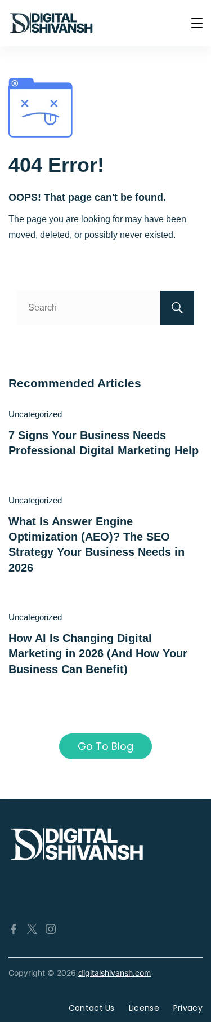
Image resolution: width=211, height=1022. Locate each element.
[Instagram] (51, 929)
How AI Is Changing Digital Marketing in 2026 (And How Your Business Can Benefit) (97, 653)
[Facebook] (13, 929)
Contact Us (92, 1008)
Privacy (188, 1008)
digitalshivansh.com (114, 972)
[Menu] (197, 23)
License (144, 1008)
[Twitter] (32, 929)
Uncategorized (35, 414)
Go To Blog (105, 746)
